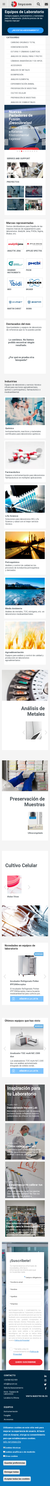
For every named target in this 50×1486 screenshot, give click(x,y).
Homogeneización (19, 47)
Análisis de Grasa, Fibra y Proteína (27, 56)
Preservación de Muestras (24, 88)
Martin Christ (14, 309)
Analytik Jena (14, 251)
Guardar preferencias (14, 1463)
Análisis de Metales (20, 70)
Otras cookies (11, 1456)
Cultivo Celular (18, 93)
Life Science (11, 516)
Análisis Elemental (20, 79)
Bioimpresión (17, 75)
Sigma (29, 309)
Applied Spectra (34, 251)
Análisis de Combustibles (23, 102)
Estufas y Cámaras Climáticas (25, 52)
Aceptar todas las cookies (17, 1479)
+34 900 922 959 (10, 1380)
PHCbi (28, 270)
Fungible (7, 1415)
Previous (24, 734)
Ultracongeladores (37, 833)
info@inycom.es (10, 1384)
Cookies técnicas (13, 1447)
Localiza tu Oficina (11, 1398)
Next (46, 734)
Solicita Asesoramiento (13, 1388)
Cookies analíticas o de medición (20, 1451)
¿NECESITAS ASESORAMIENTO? (25, 30)
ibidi (9, 289)
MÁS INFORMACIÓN (12, 1441)
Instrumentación (11, 1411)
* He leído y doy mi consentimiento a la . (26, 1351)
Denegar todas (11, 1472)
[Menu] (4, 2)
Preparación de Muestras (23, 98)
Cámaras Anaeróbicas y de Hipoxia (27, 61)
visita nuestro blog (37, 1396)
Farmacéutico (12, 472)
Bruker (29, 289)
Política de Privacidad (21, 1340)
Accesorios (16, 65)
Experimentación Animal (22, 84)
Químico (9, 428)
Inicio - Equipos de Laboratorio (11, 1393)
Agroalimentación (14, 652)
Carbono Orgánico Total (23, 42)
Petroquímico (12, 562)
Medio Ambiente (13, 608)
